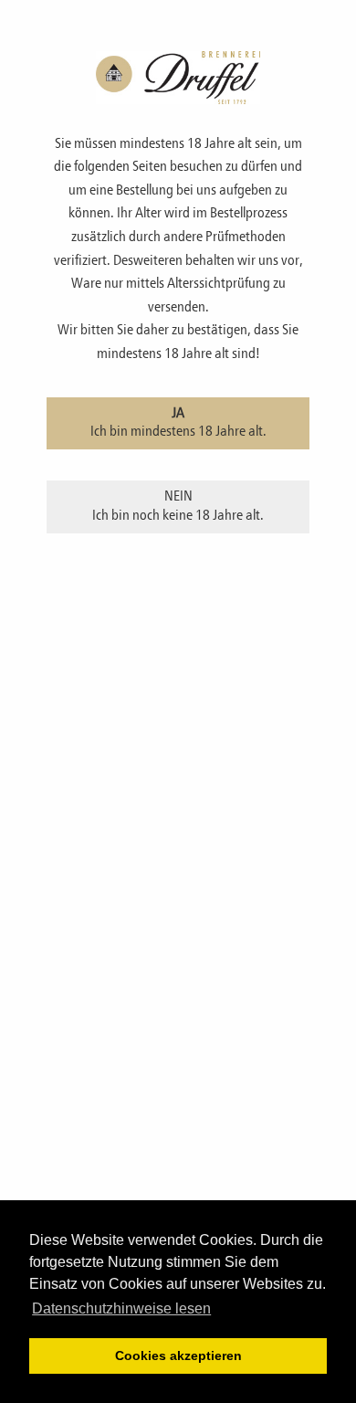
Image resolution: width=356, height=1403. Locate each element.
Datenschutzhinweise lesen (121, 1308)
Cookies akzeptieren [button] (178, 1355)
